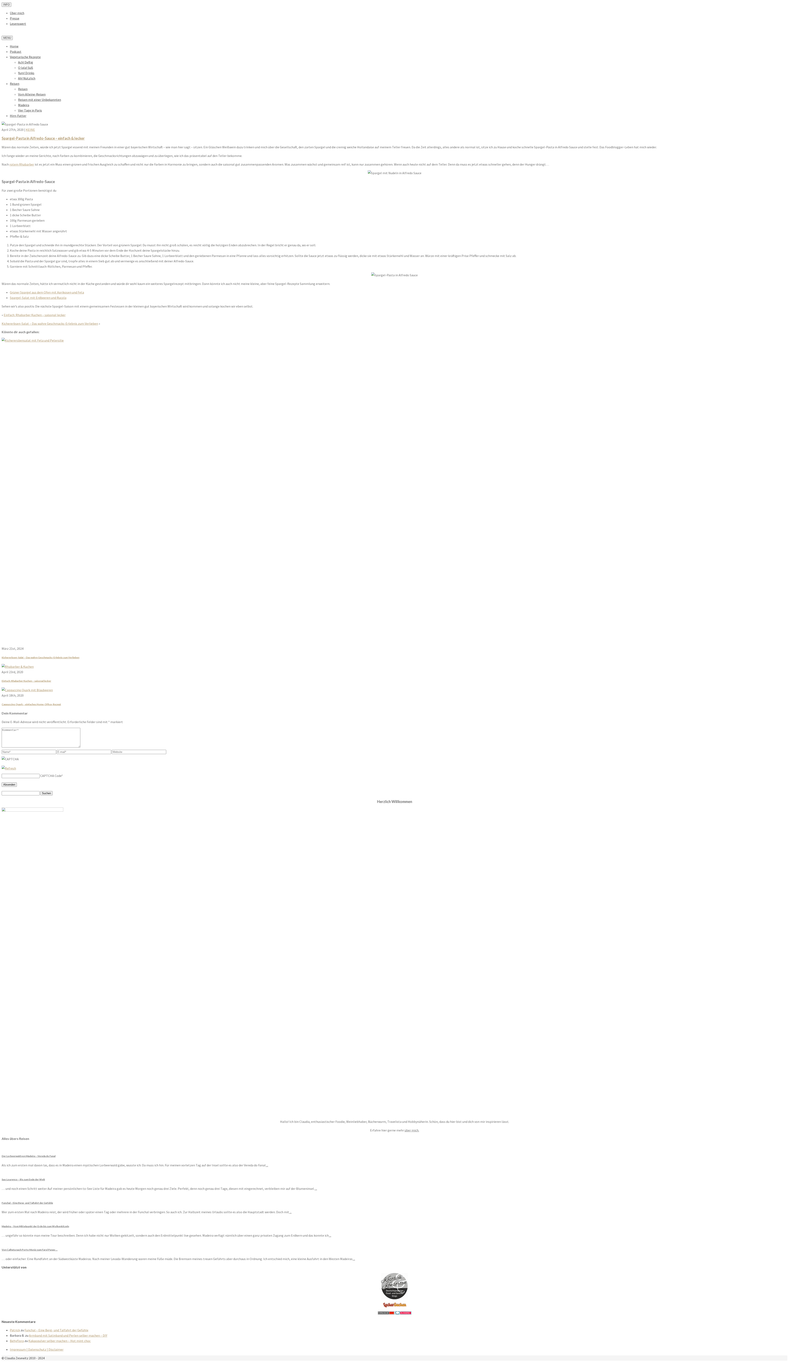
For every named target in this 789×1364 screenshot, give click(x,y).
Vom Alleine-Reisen (32, 94)
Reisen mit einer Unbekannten (39, 100)
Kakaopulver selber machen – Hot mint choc (59, 1341)
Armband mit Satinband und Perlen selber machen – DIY (68, 1335)
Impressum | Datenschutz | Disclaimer (36, 1349)
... (267, 1165)
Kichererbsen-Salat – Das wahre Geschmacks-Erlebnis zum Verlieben (50, 323)
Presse (14, 18)
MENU (7, 37)
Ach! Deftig (25, 62)
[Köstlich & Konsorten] (394, 1298)
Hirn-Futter (18, 116)
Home (14, 46)
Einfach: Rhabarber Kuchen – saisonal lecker (35, 315)
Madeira (23, 105)
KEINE (30, 130)
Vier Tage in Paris (30, 110)
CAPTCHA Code (50, 776)
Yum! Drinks (26, 73)
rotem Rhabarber (21, 164)
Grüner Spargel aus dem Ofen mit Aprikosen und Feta (47, 292)
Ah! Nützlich (26, 78)
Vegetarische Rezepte (25, 57)
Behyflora (17, 1341)
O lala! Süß (25, 68)
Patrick (15, 1330)
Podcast (15, 52)
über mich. (412, 1130)
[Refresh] (9, 768)
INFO (6, 4)
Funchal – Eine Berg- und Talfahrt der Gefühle (56, 1330)
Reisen (14, 84)
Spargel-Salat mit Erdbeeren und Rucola (38, 298)
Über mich (17, 13)
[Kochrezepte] (394, 1308)
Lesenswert (18, 24)
